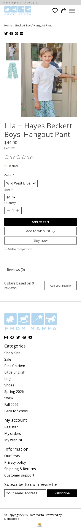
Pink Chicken (14, 365)
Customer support (19, 475)
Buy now (40, 240)
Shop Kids (12, 353)
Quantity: (10, 203)
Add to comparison (20, 249)
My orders (12, 433)
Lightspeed (11, 519)
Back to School (16, 411)
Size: (8, 189)
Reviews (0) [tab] (16, 269)
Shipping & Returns (20, 468)
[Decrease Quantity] (8, 210)
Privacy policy (15, 462)
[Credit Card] (39, 525)
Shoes (9, 385)
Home (8, 25)
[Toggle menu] (72, 10)
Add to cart (40, 222)
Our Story (12, 456)
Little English (14, 372)
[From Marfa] (17, 10)
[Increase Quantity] (17, 210)
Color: (9, 175)
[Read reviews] (18, 157)
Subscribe (62, 493)
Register (11, 427)
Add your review (60, 286)
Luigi (8, 378)
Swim (8, 398)
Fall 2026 (11, 404)
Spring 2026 (14, 391)
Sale (7, 359)
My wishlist (13, 440)
